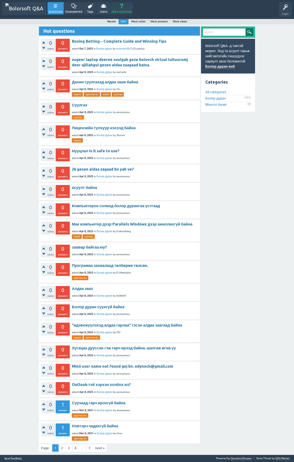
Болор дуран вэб (220, 66)
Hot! (123, 21)
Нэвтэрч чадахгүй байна (95, 426)
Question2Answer (241, 458)
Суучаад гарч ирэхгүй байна (98, 403)
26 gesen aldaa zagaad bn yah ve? (103, 169)
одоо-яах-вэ (91, 94)
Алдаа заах (82, 288)
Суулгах (79, 105)
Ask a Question (121, 11)
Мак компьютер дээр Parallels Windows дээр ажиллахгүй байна (132, 224)
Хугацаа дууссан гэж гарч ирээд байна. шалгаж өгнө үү (124, 348)
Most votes (138, 21)
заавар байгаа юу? (89, 247)
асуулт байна (84, 187)
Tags (90, 11)
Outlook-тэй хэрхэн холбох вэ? (101, 384)
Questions (56, 11)
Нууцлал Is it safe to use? (95, 151)
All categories (215, 92)
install (106, 94)
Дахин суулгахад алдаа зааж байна (105, 82)
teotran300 (123, 48)
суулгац (117, 94)
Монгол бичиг (216, 104)
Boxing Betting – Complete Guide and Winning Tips (119, 41)
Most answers (159, 21)
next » (100, 448)
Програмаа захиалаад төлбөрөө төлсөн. (110, 265)
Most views (180, 21)
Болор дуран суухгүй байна (98, 307)
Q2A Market (282, 458)
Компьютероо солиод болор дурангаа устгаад (116, 206)
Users (103, 11)
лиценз (77, 94)
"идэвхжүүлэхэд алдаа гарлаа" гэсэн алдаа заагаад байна (127, 325)
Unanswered (73, 11)
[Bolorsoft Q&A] (24, 8)
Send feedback (13, 458)
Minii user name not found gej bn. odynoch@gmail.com (122, 366)
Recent (111, 21)
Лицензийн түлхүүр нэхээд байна (104, 128)
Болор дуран (104, 48)
